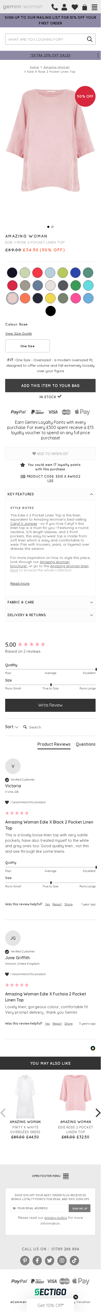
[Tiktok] (74, 1260)
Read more (19, 583)
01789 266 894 (65, 1249)
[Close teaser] (75, 1297)
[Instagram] (62, 1260)
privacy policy (55, 1218)
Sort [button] (9, 726)
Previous (2, 1107)
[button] (50, 1305)
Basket (84, 7)
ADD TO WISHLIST (52, 454)
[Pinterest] (24, 1260)
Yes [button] (47, 904)
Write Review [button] (50, 705)
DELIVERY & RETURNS (26, 615)
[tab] (54, 745)
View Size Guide (18, 333)
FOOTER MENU (46, 1175)
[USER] (64, 7)
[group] (50, 645)
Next (98, 1107)
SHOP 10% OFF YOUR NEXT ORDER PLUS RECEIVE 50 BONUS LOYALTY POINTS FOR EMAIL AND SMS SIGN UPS (50, 1197)
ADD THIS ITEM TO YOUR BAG (50, 385)
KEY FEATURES (20, 494)
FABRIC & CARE (20, 602)
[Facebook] (37, 1260)
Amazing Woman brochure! (39, 563)
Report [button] (57, 904)
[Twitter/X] (49, 1260)
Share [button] (68, 904)
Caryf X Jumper (23, 523)
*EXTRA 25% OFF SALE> (50, 55)
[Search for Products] (89, 39)
